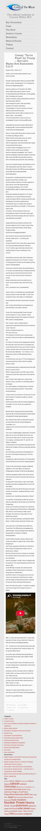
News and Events (9, 752)
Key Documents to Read (11, 740)
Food (21, 792)
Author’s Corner (14, 33)
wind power (18, 814)
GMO (26, 794)
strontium (14, 811)
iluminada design (13, 827)
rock (10, 808)
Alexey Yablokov (15, 781)
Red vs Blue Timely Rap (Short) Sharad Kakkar (18, 766)
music (13, 800)
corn (33, 787)
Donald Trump (26, 789)
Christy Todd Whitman (26, 787)
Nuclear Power (14, 802)
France (25, 792)
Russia (14, 808)
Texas (6, 814)
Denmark (17, 789)
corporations (9, 789)
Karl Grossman (18, 797)
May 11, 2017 (12, 707)
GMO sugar (33, 794)
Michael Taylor (28, 797)
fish (18, 792)
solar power (24, 808)
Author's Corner (8, 719)
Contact (10, 48)
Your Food (7, 750)
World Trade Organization (11, 747)
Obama (29, 802)
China (18, 787)
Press (8, 26)
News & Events (13, 41)
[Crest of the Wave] (20, 7)
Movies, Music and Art (10, 728)
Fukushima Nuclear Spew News (13, 738)
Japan (11, 797)
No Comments (12, 705)
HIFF (5, 797)
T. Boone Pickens (27, 811)
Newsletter (11, 37)
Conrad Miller (23, 705)
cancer (14, 783)
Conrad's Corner (24, 707)
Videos (9, 44)
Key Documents (14, 22)
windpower (28, 814)
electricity (7, 792)
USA (11, 813)
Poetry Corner (8, 733)
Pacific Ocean (10, 806)
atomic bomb (25, 781)
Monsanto (7, 800)
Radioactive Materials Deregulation (14, 743)
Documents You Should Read (13, 735)
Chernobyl (10, 786)
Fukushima (9, 794)
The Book (10, 30)
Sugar (20, 811)
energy (14, 792)
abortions (6, 781)
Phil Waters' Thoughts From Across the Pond (17, 731)
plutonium (22, 805)
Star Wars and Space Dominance (14, 745)
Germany (19, 794)
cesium (23, 784)
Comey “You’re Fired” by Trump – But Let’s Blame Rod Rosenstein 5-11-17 (20, 61)
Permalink (11, 710)
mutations (21, 800)
